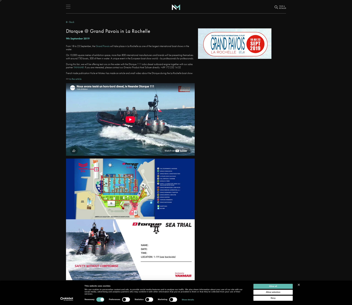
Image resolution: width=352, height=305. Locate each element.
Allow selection (273, 292)
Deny (273, 298)
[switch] (126, 299)
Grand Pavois (103, 46)
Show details (188, 300)
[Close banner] (299, 285)
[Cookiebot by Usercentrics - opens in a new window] (67, 299)
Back (71, 22)
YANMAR (79, 67)
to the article (75, 79)
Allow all (273, 286)
